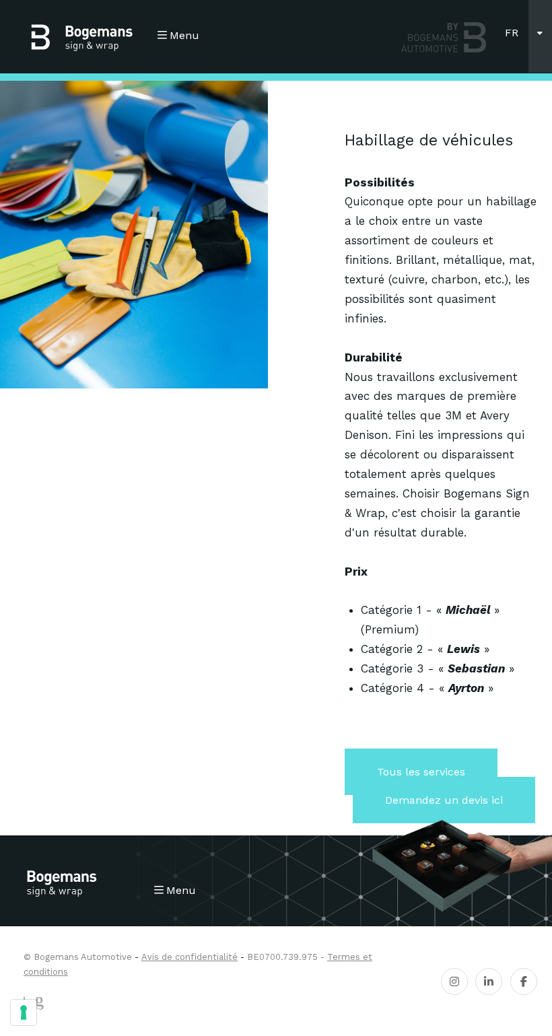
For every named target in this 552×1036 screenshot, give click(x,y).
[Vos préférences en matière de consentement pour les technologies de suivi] (23, 1012)
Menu (184, 35)
